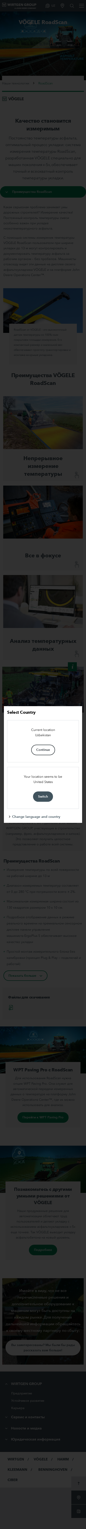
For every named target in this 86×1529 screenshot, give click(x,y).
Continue (43, 750)
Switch (43, 796)
